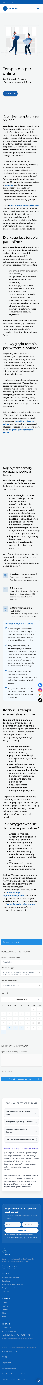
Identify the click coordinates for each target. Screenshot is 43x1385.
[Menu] (38, 8)
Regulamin (6, 1363)
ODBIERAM (21, 1230)
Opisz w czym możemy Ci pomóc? (14, 1052)
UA (7, 2)
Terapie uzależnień (9, 1288)
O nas (4, 1303)
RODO (4, 1357)
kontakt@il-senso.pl (9, 1331)
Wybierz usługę (7, 968)
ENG (11, 2)
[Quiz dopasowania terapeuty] (38, 1380)
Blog (4, 1313)
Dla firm (5, 1306)
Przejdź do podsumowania (20, 1079)
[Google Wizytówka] (40, 695)
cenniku (9, 185)
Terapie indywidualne (10, 1278)
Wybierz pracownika (9, 981)
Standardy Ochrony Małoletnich (14, 1374)
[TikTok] (40, 700)
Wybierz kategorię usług (10, 957)
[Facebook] (40, 685)
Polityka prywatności (10, 1351)
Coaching (5, 1291)
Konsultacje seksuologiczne (12, 1284)
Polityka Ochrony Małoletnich (13, 1380)
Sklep (4, 1316)
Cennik (5, 1310)
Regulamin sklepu (9, 1368)
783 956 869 (6, 1328)
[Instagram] (40, 690)
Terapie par (6, 1281)
